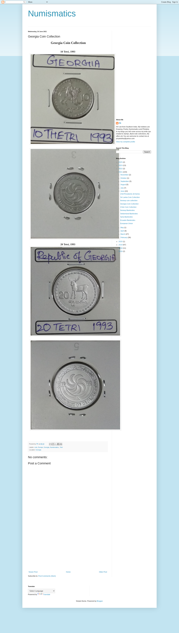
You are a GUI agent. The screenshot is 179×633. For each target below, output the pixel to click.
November (125, 175)
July (122, 188)
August (123, 185)
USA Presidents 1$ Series (130, 194)
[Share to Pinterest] (61, 444)
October (124, 178)
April (122, 231)
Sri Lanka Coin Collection (130, 197)
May (122, 228)
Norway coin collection (128, 201)
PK (120, 123)
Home (68, 572)
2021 (121, 172)
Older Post (103, 572)
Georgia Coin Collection (129, 204)
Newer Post (33, 572)
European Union (126, 223)
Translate (46, 594)
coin (35, 447)
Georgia (46, 447)
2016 (121, 251)
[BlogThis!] (53, 444)
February (124, 237)
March (123, 234)
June (123, 191)
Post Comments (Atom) (47, 576)
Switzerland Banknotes (129, 214)
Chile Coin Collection (128, 207)
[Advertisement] (68, 548)
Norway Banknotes (127, 210)
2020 (121, 242)
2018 (121, 248)
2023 (121, 165)
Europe (40, 447)
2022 (121, 169)
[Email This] (50, 444)
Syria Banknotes (126, 217)
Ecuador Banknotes (127, 220)
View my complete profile (125, 142)
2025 (121, 162)
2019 (121, 245)
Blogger (100, 601)
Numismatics (52, 13)
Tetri (61, 447)
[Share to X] (55, 444)
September (125, 181)
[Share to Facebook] (58, 444)
